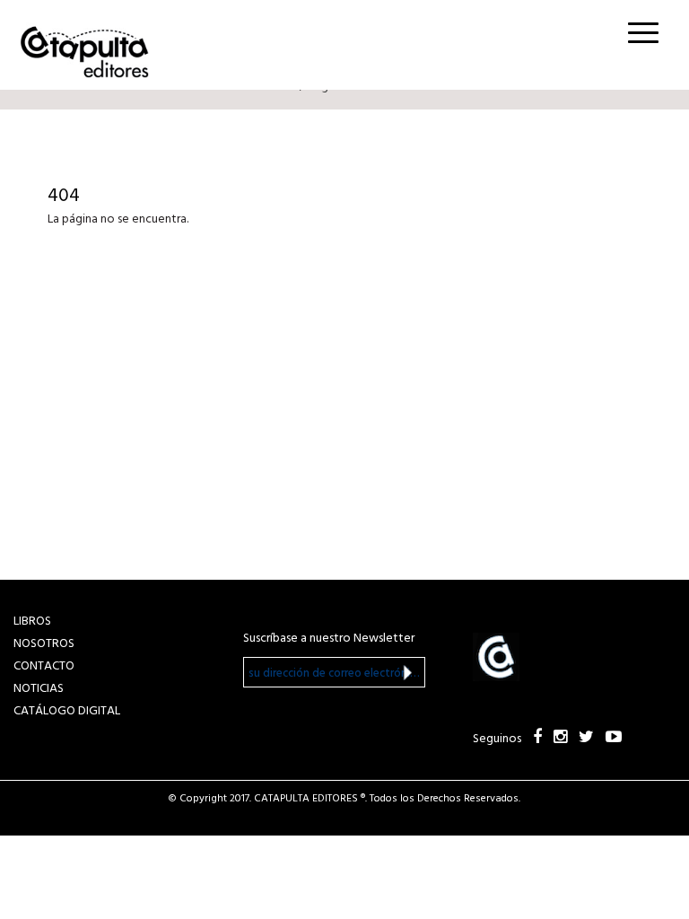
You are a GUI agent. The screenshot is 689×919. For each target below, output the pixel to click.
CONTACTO (43, 666)
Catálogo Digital (66, 711)
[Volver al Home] (79, 46)
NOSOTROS (43, 644)
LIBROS (32, 621)
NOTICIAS (38, 688)
